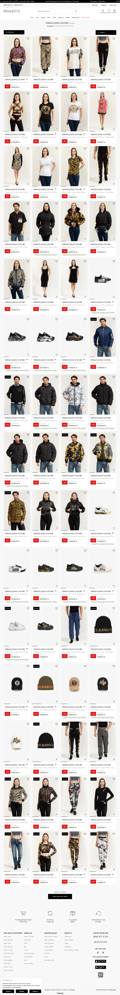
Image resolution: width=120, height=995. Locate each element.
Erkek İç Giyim (8, 967)
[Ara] (76, 11)
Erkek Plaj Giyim (8, 970)
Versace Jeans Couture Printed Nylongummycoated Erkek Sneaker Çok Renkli (17, 363)
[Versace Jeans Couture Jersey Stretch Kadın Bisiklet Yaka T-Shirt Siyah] (45, 111)
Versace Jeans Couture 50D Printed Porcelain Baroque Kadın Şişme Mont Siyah (74, 247)
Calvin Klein (27, 940)
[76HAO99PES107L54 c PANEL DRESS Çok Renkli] (103, 111)
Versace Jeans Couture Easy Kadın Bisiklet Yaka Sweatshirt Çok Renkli (17, 82)
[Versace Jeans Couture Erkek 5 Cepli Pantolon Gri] (103, 742)
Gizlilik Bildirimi (48, 950)
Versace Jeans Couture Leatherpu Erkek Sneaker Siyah (102, 305)
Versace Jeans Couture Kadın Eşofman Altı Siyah (45, 82)
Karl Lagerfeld (28, 957)
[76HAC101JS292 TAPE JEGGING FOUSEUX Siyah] (74, 851)
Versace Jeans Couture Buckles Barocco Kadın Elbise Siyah (45, 305)
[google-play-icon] (100, 968)
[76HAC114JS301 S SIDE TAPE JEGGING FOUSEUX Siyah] (74, 797)
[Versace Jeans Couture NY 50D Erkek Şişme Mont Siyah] (45, 395)
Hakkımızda (95, 5)
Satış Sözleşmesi (49, 943)
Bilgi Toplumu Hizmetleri (72, 950)
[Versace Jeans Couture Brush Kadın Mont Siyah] (17, 279)
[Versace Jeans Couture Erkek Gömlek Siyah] (17, 221)
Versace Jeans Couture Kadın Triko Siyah (102, 823)
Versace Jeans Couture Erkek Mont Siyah (45, 478)
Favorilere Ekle (28, 38)
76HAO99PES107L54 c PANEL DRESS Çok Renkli (102, 137)
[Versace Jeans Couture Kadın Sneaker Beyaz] (17, 626)
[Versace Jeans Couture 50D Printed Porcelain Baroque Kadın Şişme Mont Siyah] (74, 221)
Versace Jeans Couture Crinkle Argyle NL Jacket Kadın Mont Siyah (102, 247)
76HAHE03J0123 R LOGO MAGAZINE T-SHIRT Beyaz (74, 82)
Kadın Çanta (7, 943)
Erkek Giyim (7, 957)
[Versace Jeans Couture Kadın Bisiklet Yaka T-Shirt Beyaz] (45, 166)
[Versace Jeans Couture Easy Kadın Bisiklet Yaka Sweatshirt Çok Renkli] (17, 56)
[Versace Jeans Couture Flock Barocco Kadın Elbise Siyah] (74, 279)
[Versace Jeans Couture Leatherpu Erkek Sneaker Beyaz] (17, 568)
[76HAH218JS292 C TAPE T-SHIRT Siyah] (45, 851)
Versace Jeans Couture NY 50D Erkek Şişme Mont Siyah (45, 421)
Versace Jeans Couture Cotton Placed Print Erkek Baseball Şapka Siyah (102, 710)
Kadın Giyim (7, 937)
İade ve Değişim (49, 940)
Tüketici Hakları (48, 947)
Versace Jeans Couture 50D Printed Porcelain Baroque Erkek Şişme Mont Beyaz (74, 421)
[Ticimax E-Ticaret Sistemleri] (60, 994)
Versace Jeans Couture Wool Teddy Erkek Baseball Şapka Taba (74, 710)
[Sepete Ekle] (28, 74)
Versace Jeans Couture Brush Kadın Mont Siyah (17, 305)
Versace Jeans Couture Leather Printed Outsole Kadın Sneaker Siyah (45, 594)
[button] (6, 76)
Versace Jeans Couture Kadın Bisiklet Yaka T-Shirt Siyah (74, 192)
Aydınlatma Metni (49, 960)
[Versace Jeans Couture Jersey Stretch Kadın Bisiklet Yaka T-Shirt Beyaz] (74, 111)
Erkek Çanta (7, 964)
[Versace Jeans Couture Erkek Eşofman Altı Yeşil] (74, 626)
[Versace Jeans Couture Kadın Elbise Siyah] (17, 166)
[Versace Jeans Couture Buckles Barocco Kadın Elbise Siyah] (45, 279)
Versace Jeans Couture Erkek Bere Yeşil (45, 710)
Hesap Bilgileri (69, 940)
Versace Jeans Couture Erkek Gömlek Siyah (17, 247)
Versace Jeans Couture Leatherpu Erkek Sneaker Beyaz (17, 594)
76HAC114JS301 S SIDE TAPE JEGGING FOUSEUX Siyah (74, 823)
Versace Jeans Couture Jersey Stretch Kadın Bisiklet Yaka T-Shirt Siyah (45, 137)
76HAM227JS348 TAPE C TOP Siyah (16, 137)
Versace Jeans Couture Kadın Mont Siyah (45, 536)
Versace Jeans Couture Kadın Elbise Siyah (17, 192)
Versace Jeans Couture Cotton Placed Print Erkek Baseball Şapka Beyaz (17, 768)
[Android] (103, 959)
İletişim (67, 943)
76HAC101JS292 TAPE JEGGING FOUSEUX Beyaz (102, 878)
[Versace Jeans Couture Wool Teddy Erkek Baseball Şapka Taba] (74, 684)
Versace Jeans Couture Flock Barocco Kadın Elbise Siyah (74, 305)
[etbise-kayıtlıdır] (100, 979)
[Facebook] (98, 953)
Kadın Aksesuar (8, 947)
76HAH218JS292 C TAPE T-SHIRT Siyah (45, 878)
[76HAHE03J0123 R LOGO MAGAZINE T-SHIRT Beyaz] (74, 56)
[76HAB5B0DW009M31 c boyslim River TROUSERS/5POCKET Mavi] (17, 851)
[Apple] (98, 959)
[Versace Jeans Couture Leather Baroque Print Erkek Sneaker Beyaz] (103, 568)
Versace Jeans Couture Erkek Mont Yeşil (102, 363)
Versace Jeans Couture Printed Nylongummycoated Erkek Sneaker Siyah (74, 363)
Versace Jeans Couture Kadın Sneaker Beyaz (17, 652)
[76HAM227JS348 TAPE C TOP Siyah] (17, 111)
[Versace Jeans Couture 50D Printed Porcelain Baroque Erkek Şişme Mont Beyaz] (74, 395)
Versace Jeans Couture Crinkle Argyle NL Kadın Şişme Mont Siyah (45, 247)
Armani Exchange (29, 953)
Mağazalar (103, 5)
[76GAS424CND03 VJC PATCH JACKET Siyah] (17, 395)
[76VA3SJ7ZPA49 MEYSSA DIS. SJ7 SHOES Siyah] (45, 626)
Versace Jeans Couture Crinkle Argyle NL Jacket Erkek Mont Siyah (17, 478)
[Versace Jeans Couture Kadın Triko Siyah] (103, 797)
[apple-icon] (100, 962)
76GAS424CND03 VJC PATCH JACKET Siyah (17, 421)
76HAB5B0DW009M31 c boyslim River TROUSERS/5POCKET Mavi (17, 878)
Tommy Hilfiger (28, 964)
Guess (26, 950)
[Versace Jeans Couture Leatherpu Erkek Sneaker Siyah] (103, 279)
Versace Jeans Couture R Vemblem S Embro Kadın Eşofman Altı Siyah (102, 82)
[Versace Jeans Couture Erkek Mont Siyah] (45, 452)
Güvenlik (46, 953)
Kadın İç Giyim (8, 950)
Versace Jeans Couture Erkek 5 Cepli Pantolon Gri (102, 768)
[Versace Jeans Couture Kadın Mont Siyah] (45, 510)
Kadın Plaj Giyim (9, 953)
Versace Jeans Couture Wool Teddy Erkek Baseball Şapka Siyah (17, 710)
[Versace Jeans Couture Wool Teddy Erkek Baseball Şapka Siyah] (17, 684)
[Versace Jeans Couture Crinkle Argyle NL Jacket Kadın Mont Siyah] (103, 221)
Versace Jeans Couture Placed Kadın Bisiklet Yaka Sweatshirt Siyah (17, 823)
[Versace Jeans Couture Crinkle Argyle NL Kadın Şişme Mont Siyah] (45, 221)
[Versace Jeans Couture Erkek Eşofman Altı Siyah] (103, 166)
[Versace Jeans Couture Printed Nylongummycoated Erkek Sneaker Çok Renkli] (17, 337)
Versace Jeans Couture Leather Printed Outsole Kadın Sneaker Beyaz (102, 536)
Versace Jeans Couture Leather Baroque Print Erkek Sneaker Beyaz (102, 594)
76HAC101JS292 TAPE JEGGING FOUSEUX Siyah (74, 878)
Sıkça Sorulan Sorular (50, 937)
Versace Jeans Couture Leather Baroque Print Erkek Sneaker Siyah (74, 594)
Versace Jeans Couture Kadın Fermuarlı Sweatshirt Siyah (45, 823)
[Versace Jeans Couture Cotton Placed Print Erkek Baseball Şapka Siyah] (103, 684)
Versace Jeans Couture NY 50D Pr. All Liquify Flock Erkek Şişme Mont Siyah (102, 421)
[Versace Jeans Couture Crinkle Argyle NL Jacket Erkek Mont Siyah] (17, 452)
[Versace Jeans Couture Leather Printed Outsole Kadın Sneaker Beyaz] (103, 510)
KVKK (46, 957)
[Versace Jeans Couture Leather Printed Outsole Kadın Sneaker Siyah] (45, 568)
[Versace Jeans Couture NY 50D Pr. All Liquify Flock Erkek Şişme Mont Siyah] (103, 395)
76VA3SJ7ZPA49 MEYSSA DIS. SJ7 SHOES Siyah (45, 652)
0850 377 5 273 (100, 936)
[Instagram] (103, 953)
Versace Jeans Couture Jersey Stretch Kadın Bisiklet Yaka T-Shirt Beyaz (74, 137)
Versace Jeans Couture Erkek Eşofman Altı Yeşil (74, 652)
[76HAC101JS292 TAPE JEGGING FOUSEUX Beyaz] (103, 851)
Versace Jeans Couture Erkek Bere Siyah (102, 652)
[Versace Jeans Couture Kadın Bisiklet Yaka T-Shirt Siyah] (74, 166)
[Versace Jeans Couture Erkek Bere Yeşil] (45, 684)
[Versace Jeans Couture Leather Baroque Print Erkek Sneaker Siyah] (74, 568)
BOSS (25, 943)
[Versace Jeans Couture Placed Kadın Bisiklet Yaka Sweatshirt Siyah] (17, 797)
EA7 (25, 947)
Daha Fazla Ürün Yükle (60, 896)
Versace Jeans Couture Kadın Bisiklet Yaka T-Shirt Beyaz (45, 192)
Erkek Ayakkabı (8, 960)
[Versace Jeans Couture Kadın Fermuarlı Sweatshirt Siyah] (45, 797)
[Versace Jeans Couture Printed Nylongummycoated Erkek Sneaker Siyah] (74, 337)
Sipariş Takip (113, 5)
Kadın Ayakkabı (8, 940)
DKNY (26, 960)
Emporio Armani (29, 937)
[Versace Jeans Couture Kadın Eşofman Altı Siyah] (45, 56)
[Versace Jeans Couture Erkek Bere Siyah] (103, 626)
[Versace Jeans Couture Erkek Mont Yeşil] (103, 337)
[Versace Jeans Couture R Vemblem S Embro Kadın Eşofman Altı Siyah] (103, 56)
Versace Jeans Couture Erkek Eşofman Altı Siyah (102, 192)
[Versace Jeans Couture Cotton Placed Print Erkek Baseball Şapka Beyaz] (17, 742)
